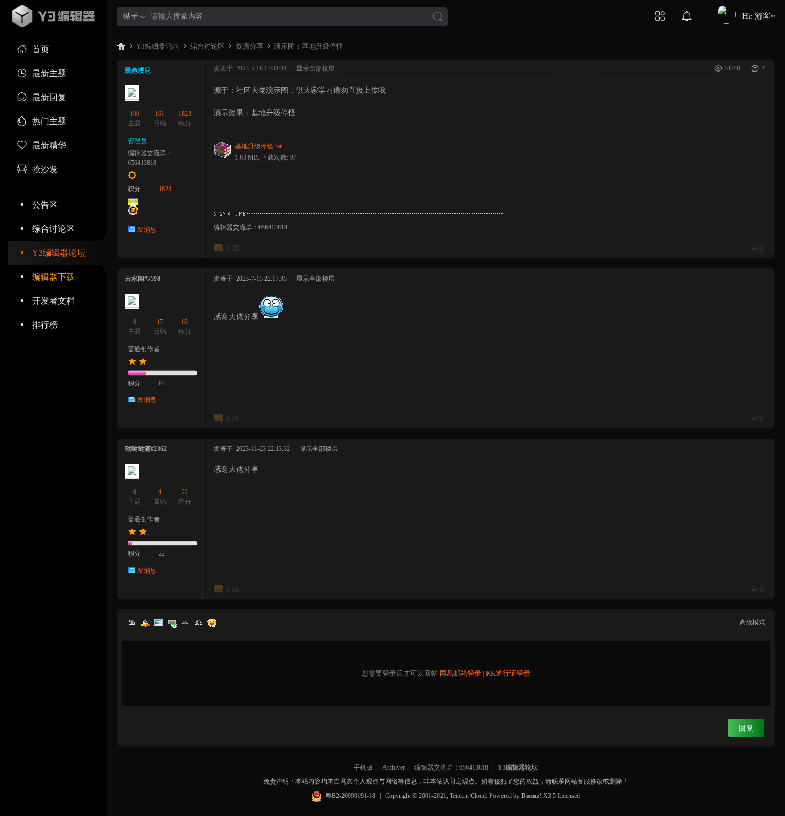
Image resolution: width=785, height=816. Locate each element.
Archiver (393, 767)
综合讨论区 (53, 228)
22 (185, 492)
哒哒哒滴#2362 (146, 449)
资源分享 (249, 46)
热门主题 (49, 121)
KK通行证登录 (508, 673)
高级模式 (752, 622)
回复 (233, 248)
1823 (184, 113)
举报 (757, 248)
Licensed (569, 795)
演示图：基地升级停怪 (308, 46)
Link (172, 622)
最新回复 (49, 97)
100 (134, 113)
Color (145, 622)
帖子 (130, 16)
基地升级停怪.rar (258, 146)
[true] (437, 17)
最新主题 (49, 73)
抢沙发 (45, 169)
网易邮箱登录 (460, 673)
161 (159, 113)
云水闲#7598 (142, 278)
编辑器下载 (53, 276)
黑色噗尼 (138, 70)
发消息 (146, 229)
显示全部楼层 (315, 68)
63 (185, 322)
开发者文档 (53, 300)
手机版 (363, 767)
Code (198, 622)
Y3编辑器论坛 (58, 252)
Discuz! (531, 795)
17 (159, 322)
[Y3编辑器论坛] (53, 16)
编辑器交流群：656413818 (451, 767)
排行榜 (45, 324)
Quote (185, 622)
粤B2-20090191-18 (350, 795)
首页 (40, 49)
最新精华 (49, 145)
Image (158, 622)
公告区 (45, 204)
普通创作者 (144, 349)
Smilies (212, 622)
